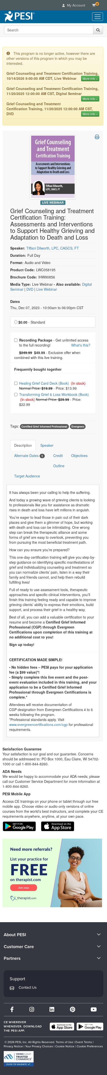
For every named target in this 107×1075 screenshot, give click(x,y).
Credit (58, 455)
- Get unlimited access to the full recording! (54, 343)
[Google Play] (90, 1027)
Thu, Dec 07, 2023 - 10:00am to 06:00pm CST (47, 307)
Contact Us (28, 987)
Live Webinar (53, 202)
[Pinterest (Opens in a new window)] (72, 1009)
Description (23, 445)
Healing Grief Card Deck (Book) (44, 383)
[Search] (98, 30)
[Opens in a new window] (52, 873)
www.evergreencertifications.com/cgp (38, 724)
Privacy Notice (13, 1046)
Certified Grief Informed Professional (44, 426)
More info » (90, 78)
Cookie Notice (64, 1046)
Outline (58, 465)
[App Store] (62, 1027)
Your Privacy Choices (39, 1046)
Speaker (47, 445)
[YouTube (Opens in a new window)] (93, 1009)
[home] (19, 16)
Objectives (79, 455)
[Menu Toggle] (97, 16)
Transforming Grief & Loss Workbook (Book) (54, 394)
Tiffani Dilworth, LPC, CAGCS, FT (52, 248)
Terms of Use (64, 1042)
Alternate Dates (28, 455)
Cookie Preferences (90, 1046)
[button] (97, 137)
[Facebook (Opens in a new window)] (12, 1009)
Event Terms (83, 1042)
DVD (30, 289)
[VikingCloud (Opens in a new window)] (19, 1058)
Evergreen (77, 426)
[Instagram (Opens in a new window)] (31, 1009)
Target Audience (27, 475)
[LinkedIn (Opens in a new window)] (51, 1009)
